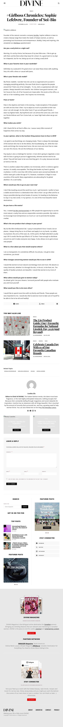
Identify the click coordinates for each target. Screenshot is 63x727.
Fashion (41, 340)
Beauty (31, 10)
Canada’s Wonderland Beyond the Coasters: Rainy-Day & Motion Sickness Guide (47, 513)
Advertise (39, 710)
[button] (14, 584)
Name (8, 471)
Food (46, 340)
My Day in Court (16, 567)
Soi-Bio (36, 35)
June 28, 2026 (47, 356)
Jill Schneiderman (37, 335)
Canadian (47, 624)
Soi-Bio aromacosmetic (21, 211)
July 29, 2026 (47, 335)
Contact (48, 710)
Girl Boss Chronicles (24, 371)
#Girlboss (17, 43)
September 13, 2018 (23, 24)
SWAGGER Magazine (25, 644)
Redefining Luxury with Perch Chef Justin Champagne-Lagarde (19, 536)
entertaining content (52, 629)
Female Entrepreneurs (10, 371)
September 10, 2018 (12, 426)
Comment (8, 452)
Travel (46, 418)
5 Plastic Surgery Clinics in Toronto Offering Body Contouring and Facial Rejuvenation (20, 545)
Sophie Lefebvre (41, 371)
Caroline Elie (41, 24)
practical (39, 629)
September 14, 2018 (42, 426)
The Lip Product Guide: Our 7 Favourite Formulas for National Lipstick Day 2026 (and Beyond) (46, 326)
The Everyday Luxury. (49, 407)
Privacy (56, 710)
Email (26, 471)
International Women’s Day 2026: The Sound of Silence (19, 527)
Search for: (6, 503)
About (30, 710)
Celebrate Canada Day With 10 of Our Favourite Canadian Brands (46, 348)
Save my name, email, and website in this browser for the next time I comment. (28, 479)
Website (44, 471)
